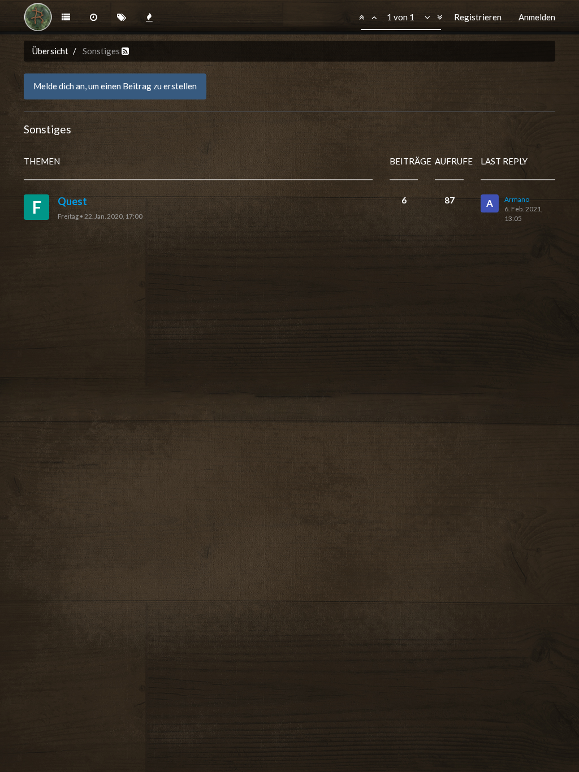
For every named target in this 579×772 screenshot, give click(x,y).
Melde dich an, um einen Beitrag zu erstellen (115, 86)
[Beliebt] (150, 17)
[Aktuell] (94, 17)
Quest (72, 201)
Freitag (68, 216)
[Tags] (122, 17)
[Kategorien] (66, 17)
